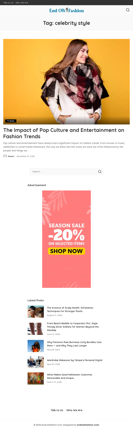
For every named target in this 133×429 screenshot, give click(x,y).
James (11, 156)
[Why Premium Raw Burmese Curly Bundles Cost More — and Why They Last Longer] (36, 346)
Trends (10, 121)
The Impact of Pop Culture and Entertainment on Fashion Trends (63, 133)
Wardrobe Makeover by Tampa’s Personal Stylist (75, 360)
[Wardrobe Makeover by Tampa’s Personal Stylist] (36, 362)
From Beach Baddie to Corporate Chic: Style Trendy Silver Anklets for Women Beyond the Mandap (73, 327)
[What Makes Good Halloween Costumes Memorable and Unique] (36, 378)
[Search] (128, 10)
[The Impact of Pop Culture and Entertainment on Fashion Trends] (66, 81)
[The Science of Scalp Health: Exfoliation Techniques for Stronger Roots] (36, 312)
